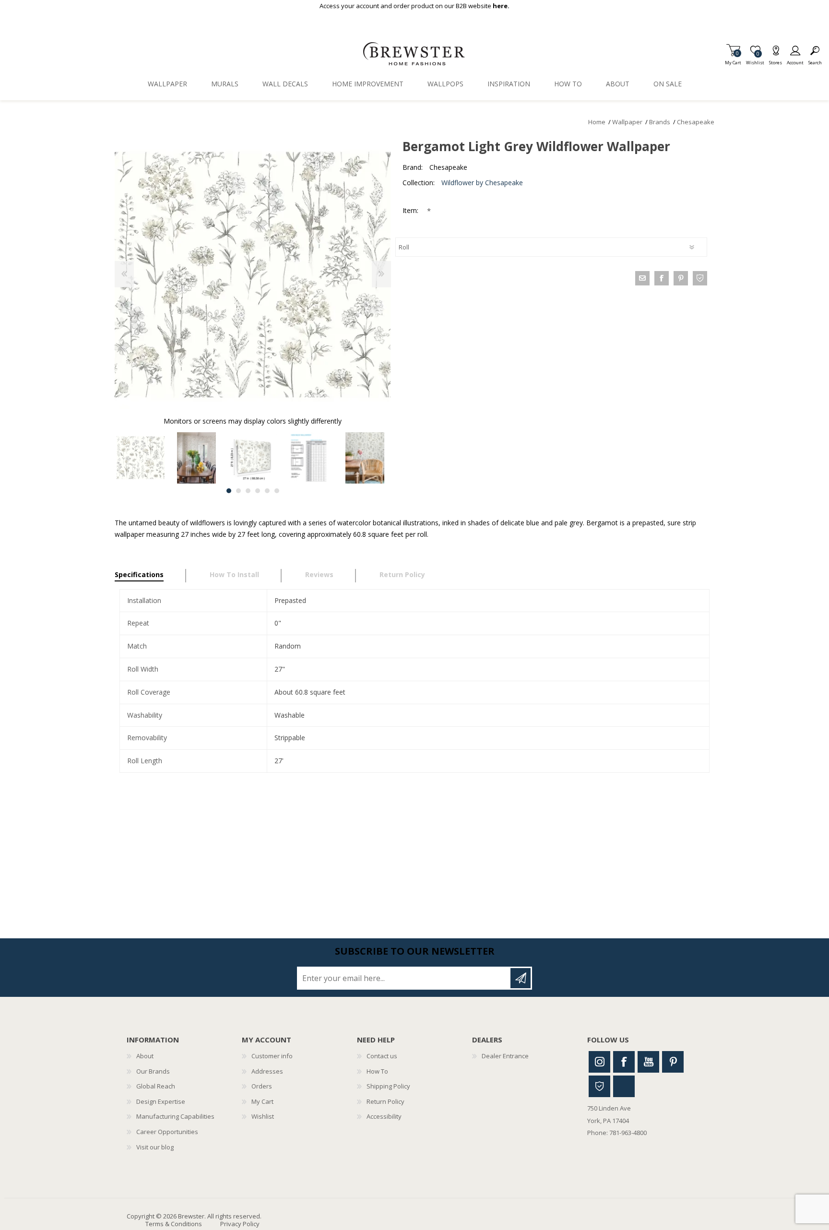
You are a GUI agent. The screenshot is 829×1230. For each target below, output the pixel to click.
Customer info (272, 1056)
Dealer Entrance (505, 1056)
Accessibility (384, 1116)
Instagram (599, 1062)
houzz (700, 278)
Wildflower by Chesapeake (482, 182)
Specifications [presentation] (139, 574)
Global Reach (155, 1086)
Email (642, 278)
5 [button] (267, 490)
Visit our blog (155, 1147)
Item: (411, 210)
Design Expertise (160, 1101)
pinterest (681, 278)
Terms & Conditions (173, 1223)
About (145, 1056)
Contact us (382, 1056)
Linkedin (624, 1086)
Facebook (624, 1062)
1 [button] (228, 490)
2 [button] (238, 490)
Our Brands (153, 1071)
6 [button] (276, 490)
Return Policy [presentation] (402, 574)
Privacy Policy (240, 1223)
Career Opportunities (167, 1131)
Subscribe (520, 978)
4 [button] (257, 490)
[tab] (150, 575)
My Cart (733, 59)
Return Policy (385, 1101)
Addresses (267, 1071)
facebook (661, 278)
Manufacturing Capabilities (175, 1116)
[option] (140, 458)
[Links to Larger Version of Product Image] (253, 275)
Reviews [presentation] (319, 574)
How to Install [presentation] (234, 574)
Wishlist (262, 1116)
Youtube (648, 1062)
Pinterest (673, 1062)
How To (377, 1071)
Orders (261, 1086)
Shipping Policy (388, 1086)
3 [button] (248, 490)
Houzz (599, 1086)
